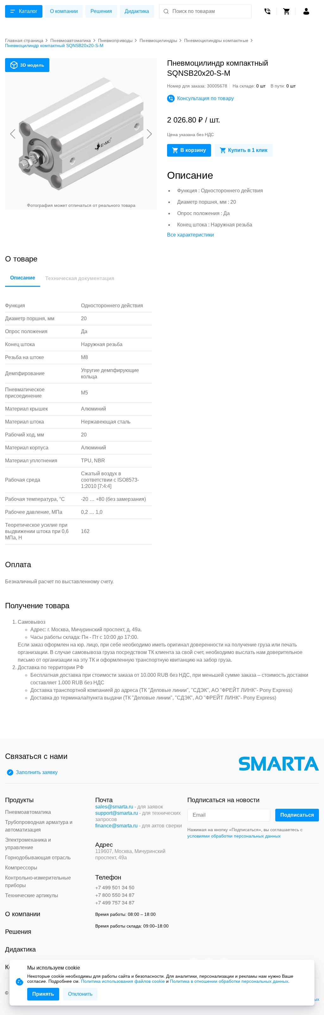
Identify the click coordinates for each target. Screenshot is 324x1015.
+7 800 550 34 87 (114, 894)
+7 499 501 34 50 (114, 887)
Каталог (28, 11)
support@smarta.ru (116, 813)
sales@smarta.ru (114, 806)
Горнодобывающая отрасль (38, 857)
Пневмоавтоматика (28, 812)
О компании (64, 11)
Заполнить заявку (37, 772)
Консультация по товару (205, 98)
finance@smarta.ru (116, 825)
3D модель (32, 65)
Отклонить (80, 994)
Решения (101, 11)
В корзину (193, 150)
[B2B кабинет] (306, 11)
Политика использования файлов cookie (123, 981)
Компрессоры (21, 867)
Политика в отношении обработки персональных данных (229, 981)
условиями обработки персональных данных (234, 835)
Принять (43, 994)
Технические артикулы (31, 895)
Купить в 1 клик (247, 150)
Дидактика (137, 11)
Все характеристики (190, 234)
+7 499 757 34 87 (114, 902)
